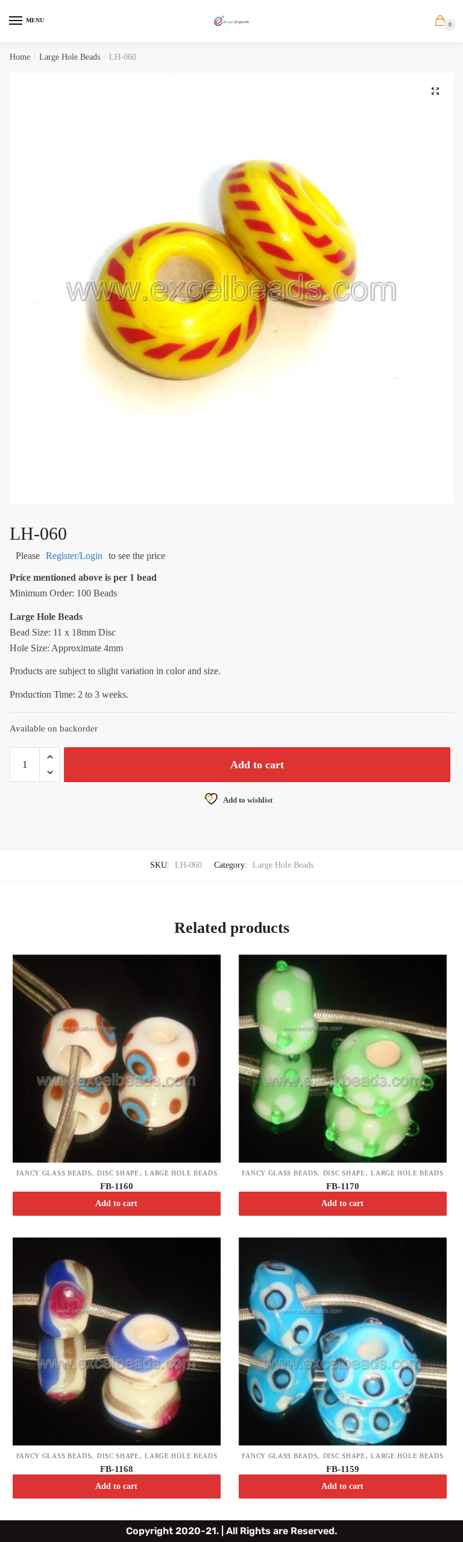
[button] (435, 91)
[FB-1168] (117, 1341)
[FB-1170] (343, 1059)
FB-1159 (342, 1469)
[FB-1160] (117, 1059)
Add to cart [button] (116, 1203)
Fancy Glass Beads (54, 1173)
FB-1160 (116, 1186)
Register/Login (74, 556)
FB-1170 (342, 1186)
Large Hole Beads (69, 57)
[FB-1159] (343, 1341)
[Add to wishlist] (206, 970)
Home (20, 57)
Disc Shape (118, 1173)
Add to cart (257, 765)
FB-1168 (116, 1469)
